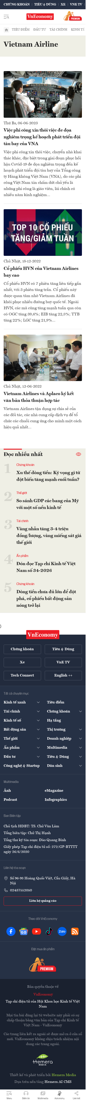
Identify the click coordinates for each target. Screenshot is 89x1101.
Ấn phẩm (22, 556)
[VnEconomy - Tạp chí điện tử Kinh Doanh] (43, 634)
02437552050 (21, 890)
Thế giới (21, 493)
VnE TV (76, 4)
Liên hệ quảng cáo (42, 900)
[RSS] (74, 931)
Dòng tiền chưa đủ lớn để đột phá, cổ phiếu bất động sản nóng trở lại (46, 599)
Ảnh (7, 791)
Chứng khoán (17, 4)
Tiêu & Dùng (45, 4)
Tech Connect (22, 675)
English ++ (63, 675)
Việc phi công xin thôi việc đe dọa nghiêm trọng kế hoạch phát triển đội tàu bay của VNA (42, 137)
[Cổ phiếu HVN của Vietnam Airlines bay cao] (43, 232)
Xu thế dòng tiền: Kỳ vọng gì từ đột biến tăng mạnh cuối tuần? (48, 476)
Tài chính (58, 29)
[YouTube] (36, 931)
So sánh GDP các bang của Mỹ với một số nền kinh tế (47, 504)
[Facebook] (11, 931)
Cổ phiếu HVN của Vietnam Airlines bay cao (41, 272)
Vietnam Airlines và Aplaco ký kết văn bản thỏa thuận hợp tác (39, 397)
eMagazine (54, 791)
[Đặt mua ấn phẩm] (73, 16)
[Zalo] (62, 931)
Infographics (56, 800)
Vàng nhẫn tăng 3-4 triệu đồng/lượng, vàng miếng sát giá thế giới (48, 536)
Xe (63, 4)
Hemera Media (64, 1075)
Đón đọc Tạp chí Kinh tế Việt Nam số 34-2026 (46, 567)
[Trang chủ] (6, 30)
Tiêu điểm (21, 29)
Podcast (10, 800)
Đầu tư (39, 29)
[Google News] (23, 931)
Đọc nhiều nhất (23, 454)
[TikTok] (49, 931)
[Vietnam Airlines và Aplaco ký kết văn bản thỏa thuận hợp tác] (43, 358)
